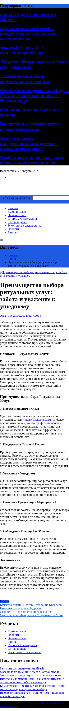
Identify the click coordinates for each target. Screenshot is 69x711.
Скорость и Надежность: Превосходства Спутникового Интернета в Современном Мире (31, 613)
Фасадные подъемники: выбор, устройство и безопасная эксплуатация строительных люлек (30, 673)
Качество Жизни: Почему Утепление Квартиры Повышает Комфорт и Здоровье (31, 606)
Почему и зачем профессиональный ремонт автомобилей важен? (28, 143)
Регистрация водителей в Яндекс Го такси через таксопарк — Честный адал (34, 95)
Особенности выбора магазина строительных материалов (32, 160)
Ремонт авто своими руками (18, 184)
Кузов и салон (17, 211)
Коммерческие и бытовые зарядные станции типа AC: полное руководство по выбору (32, 687)
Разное (12, 232)
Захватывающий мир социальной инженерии (24, 79)
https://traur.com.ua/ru (38, 419)
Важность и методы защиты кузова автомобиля (29, 126)
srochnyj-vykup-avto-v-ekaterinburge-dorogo (23, 50)
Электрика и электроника (24, 225)
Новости (13, 229)
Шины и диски (17, 222)
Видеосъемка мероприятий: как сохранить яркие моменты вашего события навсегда (32, 680)
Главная (13, 208)
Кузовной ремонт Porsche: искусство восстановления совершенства (27, 33)
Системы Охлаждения (22, 218)
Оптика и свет (17, 215)
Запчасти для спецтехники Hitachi (22, 668)
